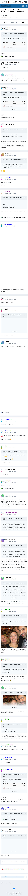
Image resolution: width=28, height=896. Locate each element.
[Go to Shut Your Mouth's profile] (2, 540)
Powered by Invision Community (14, 893)
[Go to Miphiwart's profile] (2, 154)
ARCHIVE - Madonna (14, 17)
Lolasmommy (20, 33)
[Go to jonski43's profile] (2, 659)
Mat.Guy (19, 692)
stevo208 (8, 830)
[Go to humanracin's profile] (2, 770)
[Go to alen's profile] (2, 298)
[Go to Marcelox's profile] (2, 28)
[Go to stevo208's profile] (2, 830)
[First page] (2, 22)
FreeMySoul (20, 129)
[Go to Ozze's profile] (2, 310)
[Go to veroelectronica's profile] (2, 470)
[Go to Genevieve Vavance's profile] (2, 513)
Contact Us (14, 892)
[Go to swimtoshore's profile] (2, 745)
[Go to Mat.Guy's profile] (2, 610)
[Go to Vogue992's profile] (2, 178)
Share (7, 876)
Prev (5, 22)
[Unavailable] (9, 819)
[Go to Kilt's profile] (2, 447)
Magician (19, 583)
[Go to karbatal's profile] (2, 192)
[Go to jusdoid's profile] (2, 808)
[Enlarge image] (14, 636)
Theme (7, 892)
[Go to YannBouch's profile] (2, 758)
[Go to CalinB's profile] (2, 342)
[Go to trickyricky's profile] (2, 495)
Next (23, 22)
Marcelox (19, 451)
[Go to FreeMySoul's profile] (2, 74)
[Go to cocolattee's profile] (2, 87)
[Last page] (26, 22)
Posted (10, 29)
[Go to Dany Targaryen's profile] (2, 125)
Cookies (20, 892)
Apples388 (5, 15)
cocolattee (19, 197)
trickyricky (20, 518)
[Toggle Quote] (3, 33)
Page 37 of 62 (14, 22)
